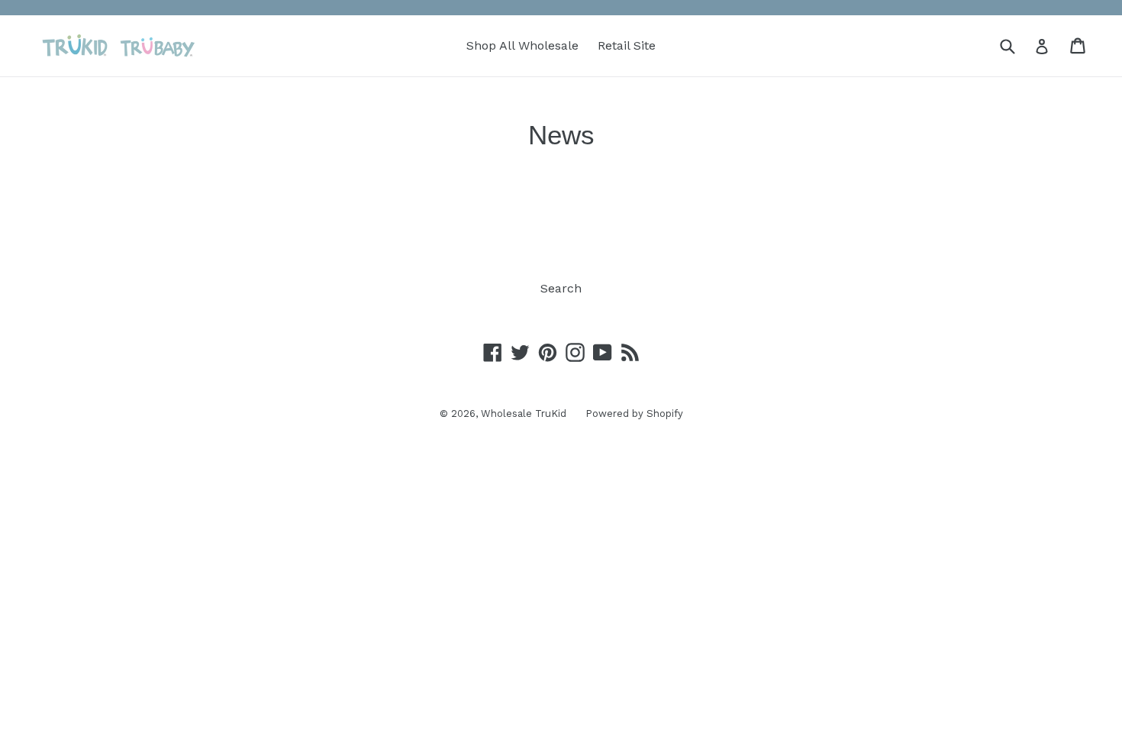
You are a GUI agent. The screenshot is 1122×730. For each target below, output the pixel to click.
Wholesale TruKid (523, 413)
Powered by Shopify (634, 413)
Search (561, 288)
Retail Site (627, 45)
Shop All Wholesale (522, 45)
